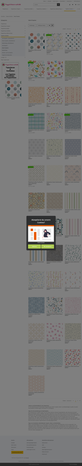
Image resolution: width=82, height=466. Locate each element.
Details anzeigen (41, 242)
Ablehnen (34, 246)
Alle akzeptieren (48, 246)
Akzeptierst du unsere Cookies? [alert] (41, 221)
